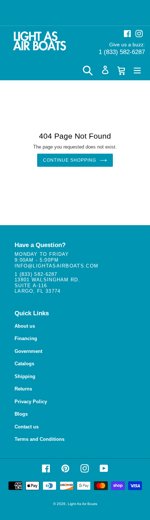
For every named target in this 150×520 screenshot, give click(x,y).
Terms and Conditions (39, 439)
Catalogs (24, 363)
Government (28, 351)
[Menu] (137, 70)
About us (25, 326)
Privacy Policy (31, 401)
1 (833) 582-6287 (122, 52)
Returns (23, 389)
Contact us (27, 427)
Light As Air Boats (82, 504)
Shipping (25, 376)
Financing (26, 338)
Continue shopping (69, 160)
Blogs (21, 414)
